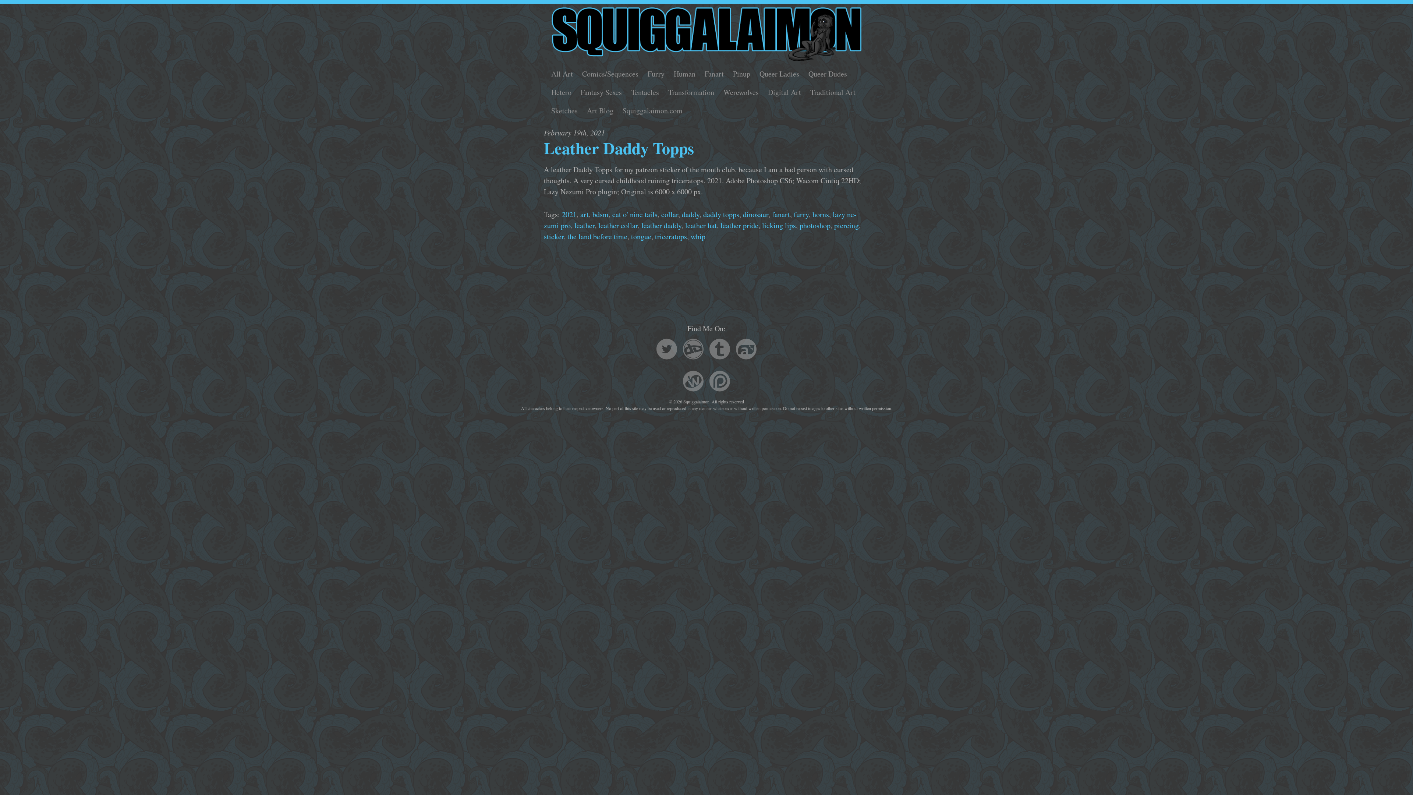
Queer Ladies (779, 74)
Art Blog (600, 111)
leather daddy (661, 225)
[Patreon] (719, 382)
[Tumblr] (719, 350)
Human (684, 74)
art (584, 214)
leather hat (701, 225)
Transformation (691, 92)
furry (801, 214)
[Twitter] (666, 350)
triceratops (671, 236)
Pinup (741, 74)
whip (698, 236)
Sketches (564, 111)
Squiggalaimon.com (653, 111)
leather (584, 225)
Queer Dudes (827, 74)
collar (669, 214)
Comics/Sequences (610, 74)
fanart (781, 214)
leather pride (739, 225)
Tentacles (645, 92)
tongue (641, 236)
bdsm (600, 214)
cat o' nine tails (635, 214)
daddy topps (721, 214)
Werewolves (741, 92)
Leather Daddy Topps (619, 148)
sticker (554, 236)
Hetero (561, 92)
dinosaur (755, 214)
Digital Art (784, 92)
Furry (656, 74)
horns (820, 214)
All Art (562, 74)
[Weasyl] (693, 382)
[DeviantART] (693, 350)
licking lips (779, 225)
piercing (846, 225)
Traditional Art (833, 92)
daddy (691, 214)
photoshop (815, 225)
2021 (569, 214)
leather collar (618, 225)
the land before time (597, 236)
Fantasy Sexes (601, 92)
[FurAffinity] (746, 350)
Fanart (714, 74)
